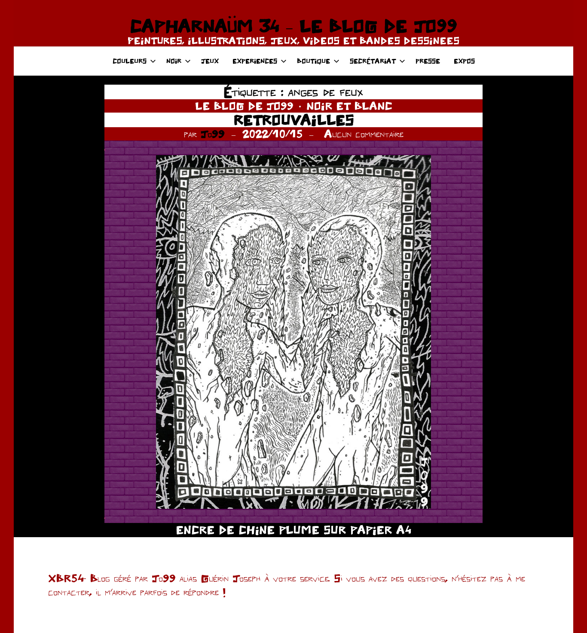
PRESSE (428, 61)
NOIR (173, 61)
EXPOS (464, 61)
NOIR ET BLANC (349, 106)
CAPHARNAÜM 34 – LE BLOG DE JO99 (293, 26)
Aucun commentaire (364, 134)
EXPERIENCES (254, 61)
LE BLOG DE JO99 (244, 106)
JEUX (210, 61)
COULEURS (130, 61)
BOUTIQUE (313, 61)
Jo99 (213, 134)
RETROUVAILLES (293, 119)
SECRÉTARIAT (373, 61)
